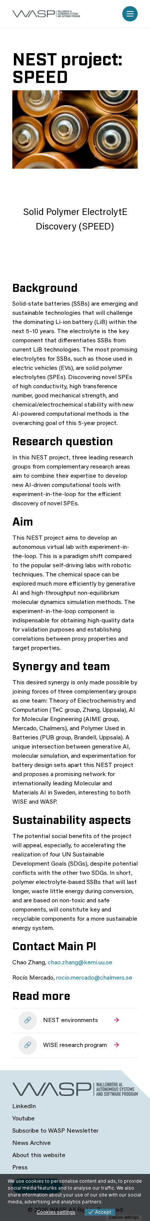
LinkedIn (24, 1107)
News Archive (31, 1143)
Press (20, 1168)
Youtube (23, 1119)
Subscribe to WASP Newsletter (55, 1131)
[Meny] (130, 13)
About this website (38, 1156)
